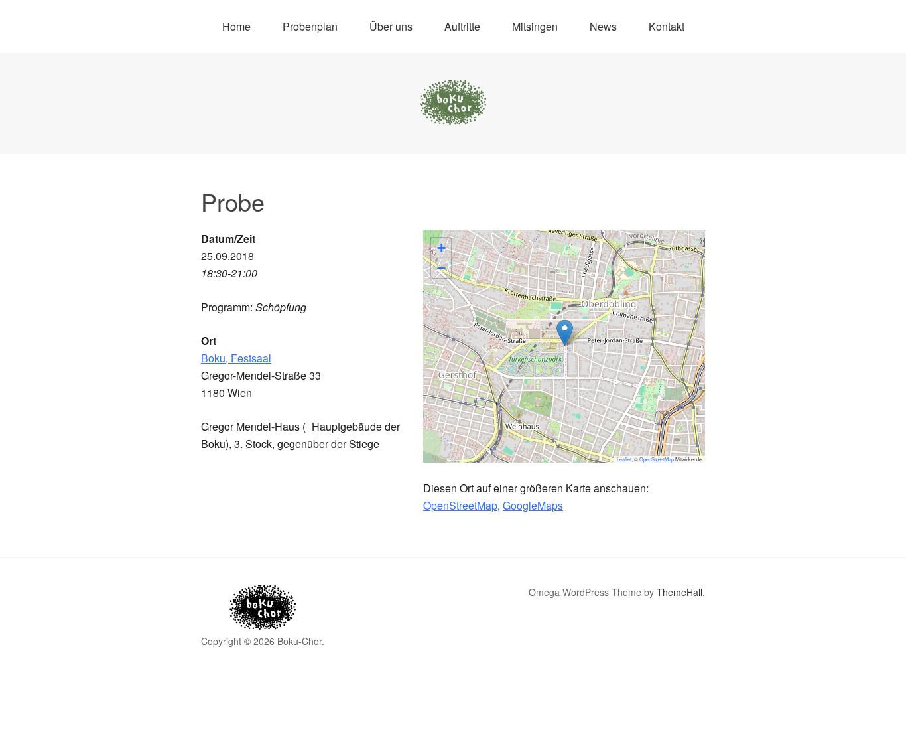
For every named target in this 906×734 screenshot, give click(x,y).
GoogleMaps (533, 505)
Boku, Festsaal (236, 358)
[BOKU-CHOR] (453, 112)
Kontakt (666, 26)
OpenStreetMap (656, 459)
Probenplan (310, 26)
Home (236, 26)
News (603, 26)
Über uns (391, 26)
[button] (564, 332)
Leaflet (624, 459)
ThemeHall (679, 592)
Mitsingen (535, 26)
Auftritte (462, 26)
